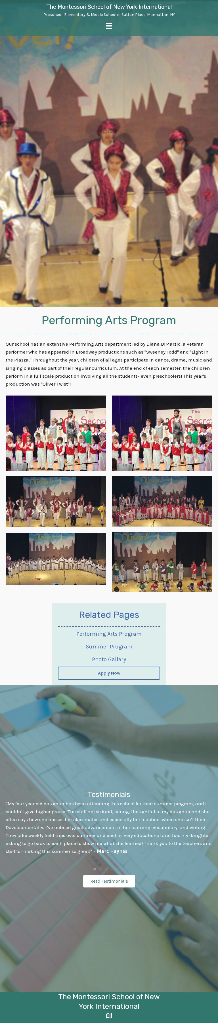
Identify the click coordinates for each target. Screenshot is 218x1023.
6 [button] (123, 869)
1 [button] (94, 869)
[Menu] (109, 26)
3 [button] (106, 869)
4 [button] (111, 869)
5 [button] (117, 869)
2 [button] (100, 869)
